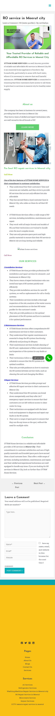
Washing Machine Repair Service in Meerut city (27, 691)
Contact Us (27, 667)
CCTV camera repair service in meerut (27, 704)
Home (27, 657)
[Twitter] (26, 643)
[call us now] (48, 357)
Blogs (27, 664)
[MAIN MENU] (50, 5)
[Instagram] (29, 643)
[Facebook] (22, 643)
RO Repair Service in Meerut (27, 694)
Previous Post (17, 484)
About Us (27, 660)
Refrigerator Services (28, 688)
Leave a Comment (10, 23)
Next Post (39, 483)
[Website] (20, 558)
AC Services (28, 685)
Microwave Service (27, 698)
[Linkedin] (33, 643)
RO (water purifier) (27, 23)
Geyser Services (27, 701)
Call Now (8, 174)
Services (27, 670)
